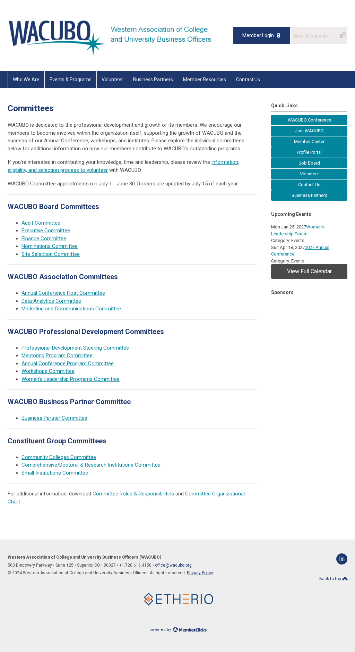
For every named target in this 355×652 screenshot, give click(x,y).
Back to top (330, 578)
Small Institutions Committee (54, 473)
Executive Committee (45, 230)
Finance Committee (43, 238)
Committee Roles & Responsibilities (133, 494)
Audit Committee (40, 223)
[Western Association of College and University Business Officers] (114, 55)
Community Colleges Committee (58, 457)
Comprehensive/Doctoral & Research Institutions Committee (91, 465)
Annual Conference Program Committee (67, 363)
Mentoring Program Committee (57, 355)
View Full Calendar (309, 271)
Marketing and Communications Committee (71, 309)
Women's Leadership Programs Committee (70, 379)
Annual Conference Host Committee (63, 293)
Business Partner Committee (54, 418)
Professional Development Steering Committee (75, 348)
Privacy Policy (200, 572)
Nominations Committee (49, 246)
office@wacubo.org (173, 565)
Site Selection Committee (50, 254)
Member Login (258, 35)
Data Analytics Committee (51, 301)
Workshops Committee (48, 371)
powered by (160, 629)
